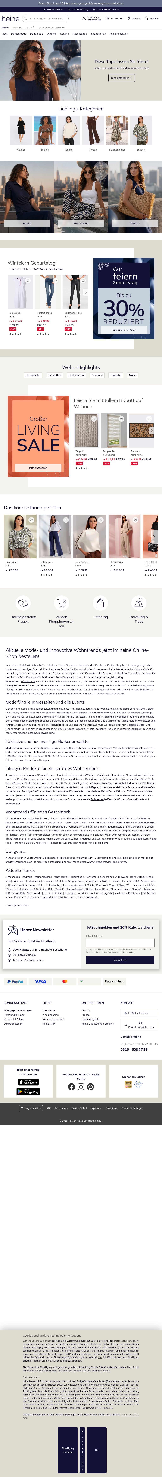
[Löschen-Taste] (65, 18)
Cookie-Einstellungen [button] (132, 1108)
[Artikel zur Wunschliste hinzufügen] (28, 280)
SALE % (30, 27)
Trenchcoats (60, 876)
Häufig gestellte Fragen (18, 1010)
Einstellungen (82, 1450)
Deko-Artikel (137, 876)
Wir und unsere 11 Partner (37, 1340)
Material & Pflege (14, 1019)
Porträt (86, 1010)
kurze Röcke (102, 889)
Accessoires (80, 33)
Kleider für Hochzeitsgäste (97, 893)
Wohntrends (28, 681)
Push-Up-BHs (19, 885)
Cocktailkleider (135, 724)
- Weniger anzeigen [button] (17, 905)
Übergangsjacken (72, 885)
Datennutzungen (122, 1340)
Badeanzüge (76, 876)
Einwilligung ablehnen (68, 1450)
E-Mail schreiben (136, 1013)
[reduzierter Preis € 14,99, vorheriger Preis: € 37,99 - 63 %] (114, 430)
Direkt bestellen (13, 1023)
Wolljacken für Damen (127, 893)
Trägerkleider (49, 897)
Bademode (36, 33)
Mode (5, 27)
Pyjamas (27, 876)
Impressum (96, 1108)
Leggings (90, 881)
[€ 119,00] (124, 536)
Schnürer (91, 876)
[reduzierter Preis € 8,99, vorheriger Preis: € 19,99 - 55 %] (141, 430)
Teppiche (115, 375)
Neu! (4, 33)
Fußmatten (54, 375)
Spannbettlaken (120, 889)
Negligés (137, 889)
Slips (121, 885)
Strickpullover (67, 897)
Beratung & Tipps (14, 1014)
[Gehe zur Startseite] (10, 18)
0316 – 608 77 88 (134, 1049)
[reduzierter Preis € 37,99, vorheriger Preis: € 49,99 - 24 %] (20, 292)
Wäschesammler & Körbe (141, 885)
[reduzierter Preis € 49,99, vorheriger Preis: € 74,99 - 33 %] (75, 292)
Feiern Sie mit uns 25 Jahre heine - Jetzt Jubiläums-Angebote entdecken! (81, 3)
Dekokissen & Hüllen (54, 881)
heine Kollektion (119, 33)
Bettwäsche (33, 375)
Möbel (132, 375)
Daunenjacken (42, 876)
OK (96, 1450)
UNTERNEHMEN (93, 1003)
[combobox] (51, 18)
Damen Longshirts (87, 897)
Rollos (89, 889)
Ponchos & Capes (106, 885)
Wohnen (17, 27)
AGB (49, 1108)
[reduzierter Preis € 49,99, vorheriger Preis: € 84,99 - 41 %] (48, 292)
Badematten (76, 375)
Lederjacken (33, 881)
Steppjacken (75, 881)
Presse (86, 1014)
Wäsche (51, 33)
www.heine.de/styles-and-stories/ (107, 861)
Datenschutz (61, 1108)
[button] (85, 292)
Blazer (146, 720)
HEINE (47, 1003)
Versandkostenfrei (53, 1019)
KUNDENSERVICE (16, 1003)
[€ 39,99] (55, 536)
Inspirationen (98, 33)
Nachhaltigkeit (90, 1019)
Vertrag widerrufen (31, 1108)
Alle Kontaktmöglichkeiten (141, 1025)
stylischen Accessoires (94, 669)
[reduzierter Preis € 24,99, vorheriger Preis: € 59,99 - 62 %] (86, 430)
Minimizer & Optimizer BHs (37, 889)
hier (100, 1357)
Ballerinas (18, 881)
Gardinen (97, 375)
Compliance (112, 1108)
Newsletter (49, 1010)
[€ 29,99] (20, 536)
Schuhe (64, 33)
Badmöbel (120, 783)
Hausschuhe (105, 876)
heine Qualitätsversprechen (98, 1023)
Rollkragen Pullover (109, 881)
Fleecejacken (72, 893)
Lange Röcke (36, 885)
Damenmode (18, 33)
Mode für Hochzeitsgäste (69, 889)
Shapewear (121, 876)
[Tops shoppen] (40, 70)
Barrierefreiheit (79, 1108)
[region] (81, 1403)
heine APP (49, 1023)
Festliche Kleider (53, 893)
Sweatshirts (32, 897)
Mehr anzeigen (128, 952)
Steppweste (34, 893)
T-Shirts (89, 885)
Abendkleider (44, 673)
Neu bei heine (51, 1014)
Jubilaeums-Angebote (52, 27)
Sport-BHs (13, 889)
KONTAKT (127, 1003)
